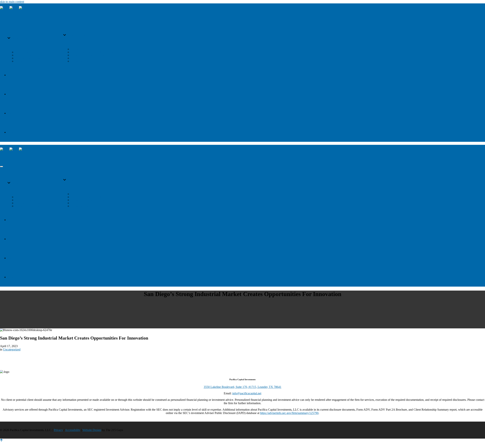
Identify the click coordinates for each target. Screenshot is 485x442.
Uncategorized (11, 349)
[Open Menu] (1, 166)
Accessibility (72, 430)
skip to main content (12, 1)
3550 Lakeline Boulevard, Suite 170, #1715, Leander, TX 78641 (242, 386)
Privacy (58, 430)
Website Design (91, 430)
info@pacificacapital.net (246, 393)
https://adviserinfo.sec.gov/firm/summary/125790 (289, 413)
